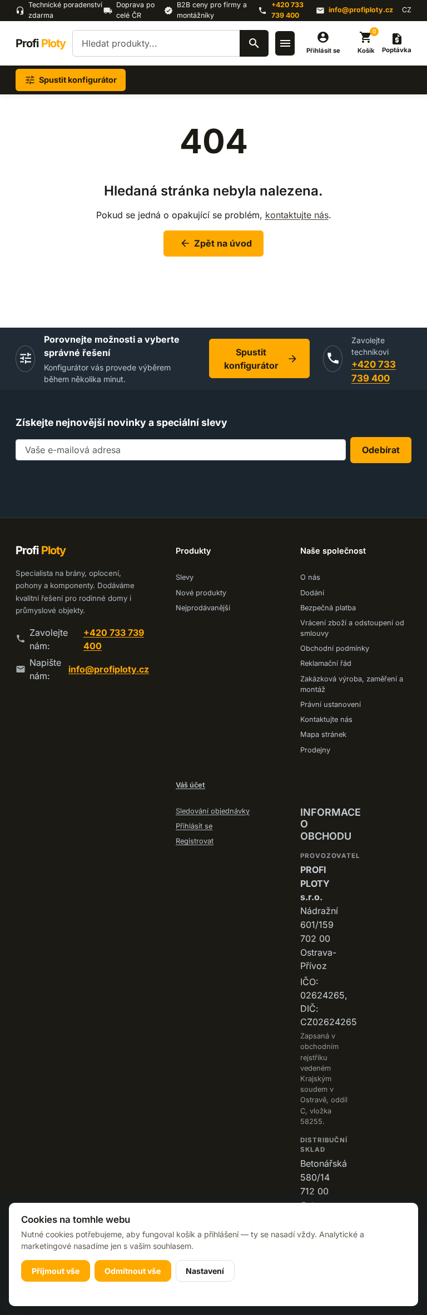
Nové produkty (201, 593)
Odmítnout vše (133, 1271)
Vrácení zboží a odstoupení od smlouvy (352, 628)
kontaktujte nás (297, 214)
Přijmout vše (56, 1271)
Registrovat (195, 841)
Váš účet (190, 785)
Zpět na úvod (216, 243)
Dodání (312, 593)
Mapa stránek (323, 734)
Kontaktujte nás (326, 719)
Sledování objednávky (213, 811)
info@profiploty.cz (361, 10)
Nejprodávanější (203, 608)
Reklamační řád (325, 663)
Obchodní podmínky (334, 648)
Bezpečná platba (328, 608)
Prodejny (315, 750)
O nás (310, 577)
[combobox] (170, 43)
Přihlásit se (194, 826)
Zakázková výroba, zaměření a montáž (351, 684)
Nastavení (205, 1271)
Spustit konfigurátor (261, 359)
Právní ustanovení (330, 704)
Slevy (184, 577)
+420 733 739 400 (287, 10)
